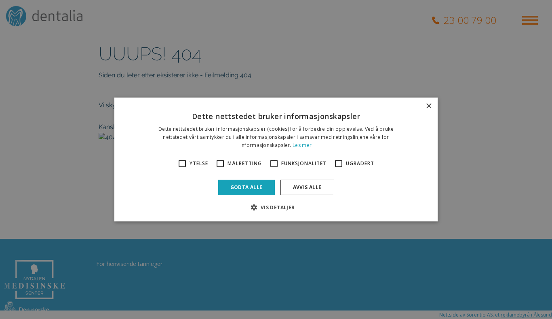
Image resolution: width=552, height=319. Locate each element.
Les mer (302, 145)
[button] (276, 207)
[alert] (276, 159)
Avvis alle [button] (307, 187)
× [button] (429, 106)
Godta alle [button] (246, 187)
